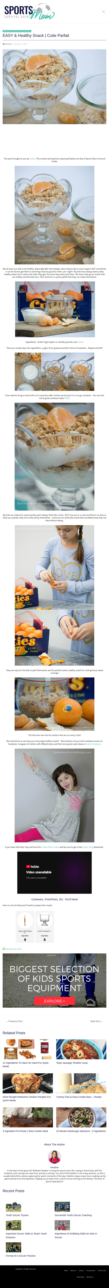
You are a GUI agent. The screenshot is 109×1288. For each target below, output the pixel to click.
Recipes (18, 31)
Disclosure (90, 1277)
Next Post (97, 1021)
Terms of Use (102, 1270)
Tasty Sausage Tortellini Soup (72, 1062)
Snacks (27, 31)
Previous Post (14, 1021)
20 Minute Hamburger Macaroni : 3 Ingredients (81, 1131)
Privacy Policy (90, 1270)
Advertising (80, 1277)
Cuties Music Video (50, 847)
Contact (81, 1270)
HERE (66, 398)
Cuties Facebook (93, 744)
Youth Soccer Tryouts (17, 1215)
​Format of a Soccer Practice (20, 1255)
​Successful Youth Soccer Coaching (73, 1215)
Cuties (32, 158)
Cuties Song (88, 847)
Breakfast (8, 31)
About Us (73, 1270)
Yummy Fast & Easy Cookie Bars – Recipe (79, 1096)
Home (66, 1270)
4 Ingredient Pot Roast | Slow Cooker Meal (25, 1131)
